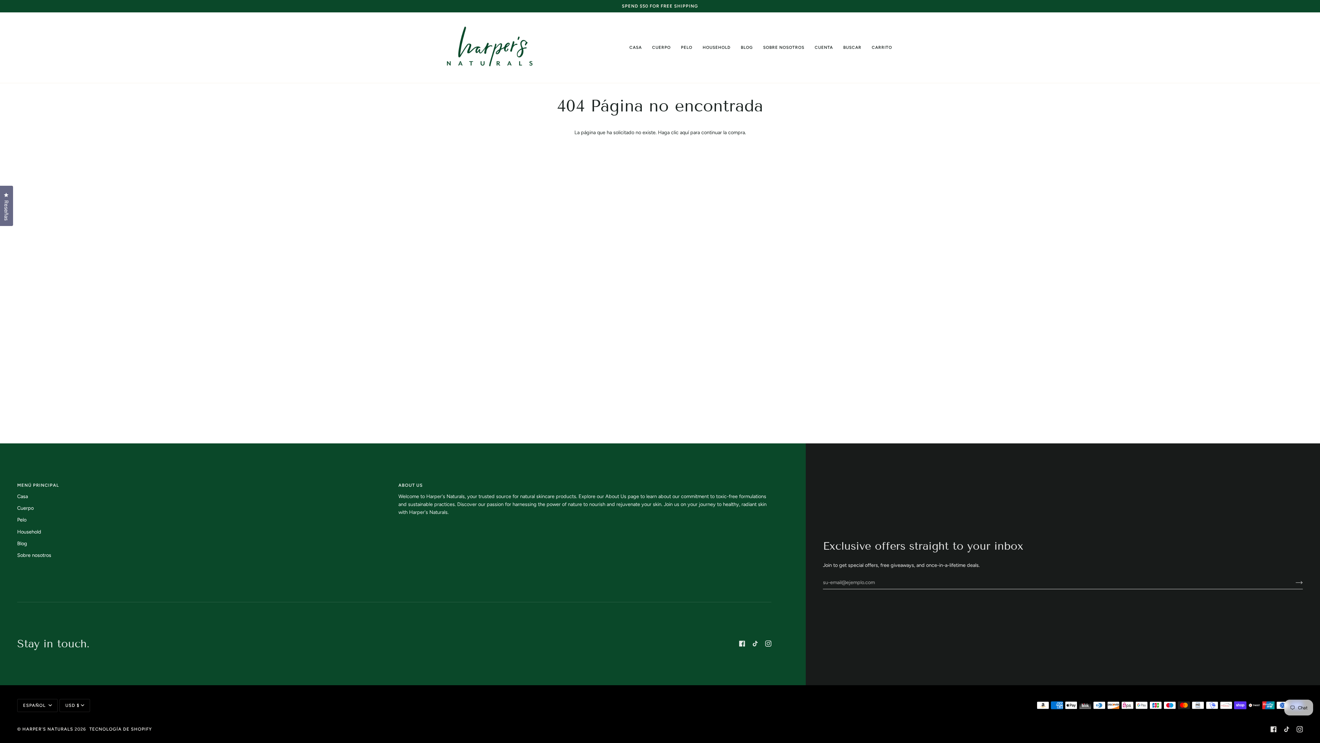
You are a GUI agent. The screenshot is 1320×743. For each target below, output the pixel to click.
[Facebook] (742, 643)
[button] (661, 47)
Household (29, 532)
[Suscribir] (1294, 582)
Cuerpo (25, 508)
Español (35, 705)
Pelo (21, 520)
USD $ (72, 705)
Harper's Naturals (47, 729)
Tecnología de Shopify (120, 729)
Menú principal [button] (38, 485)
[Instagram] (768, 643)
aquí (684, 132)
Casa (22, 496)
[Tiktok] (755, 643)
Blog (22, 543)
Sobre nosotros (34, 555)
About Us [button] (410, 485)
